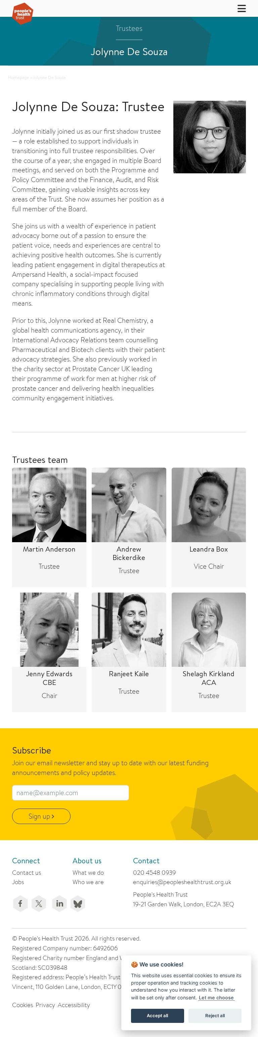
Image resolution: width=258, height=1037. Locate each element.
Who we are (88, 882)
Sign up (40, 816)
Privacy (45, 1005)
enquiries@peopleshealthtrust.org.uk (182, 882)
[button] (237, 8)
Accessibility (74, 1005)
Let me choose (216, 997)
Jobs (18, 882)
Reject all (215, 1015)
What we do (88, 872)
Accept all (157, 1015)
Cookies (22, 1005)
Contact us (26, 872)
